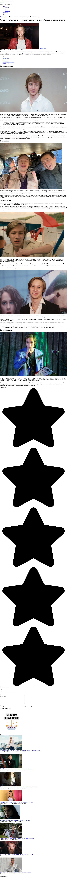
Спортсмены (5, 12)
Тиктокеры (5, 8)
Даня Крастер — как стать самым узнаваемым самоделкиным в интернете (16, 854)
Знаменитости (6, 7)
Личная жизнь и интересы (8, 62)
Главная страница (4, 16)
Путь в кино (5, 59)
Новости (4, 6)
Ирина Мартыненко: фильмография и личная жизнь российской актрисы (16, 768)
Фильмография (6, 60)
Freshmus (2, 1)
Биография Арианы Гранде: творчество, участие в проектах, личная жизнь (16, 802)
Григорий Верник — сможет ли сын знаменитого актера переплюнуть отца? (17, 838)
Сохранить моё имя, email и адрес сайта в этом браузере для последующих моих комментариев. (23, 706)
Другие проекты (6, 63)
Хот (3, 14)
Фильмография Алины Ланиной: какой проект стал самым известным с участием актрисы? (20, 750)
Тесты (6, 9)
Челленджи (7, 11)
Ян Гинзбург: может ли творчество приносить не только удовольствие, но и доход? (18, 786)
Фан (4, 13)
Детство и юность (7, 58)
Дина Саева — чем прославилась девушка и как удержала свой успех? (15, 872)
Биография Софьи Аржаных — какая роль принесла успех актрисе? (15, 820)
